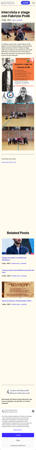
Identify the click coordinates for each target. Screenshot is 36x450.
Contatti (25, 3)
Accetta (18, 435)
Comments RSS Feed (8, 162)
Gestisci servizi (17, 429)
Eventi (14, 263)
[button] (33, 411)
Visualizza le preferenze (18, 445)
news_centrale (17, 20)
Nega (18, 440)
